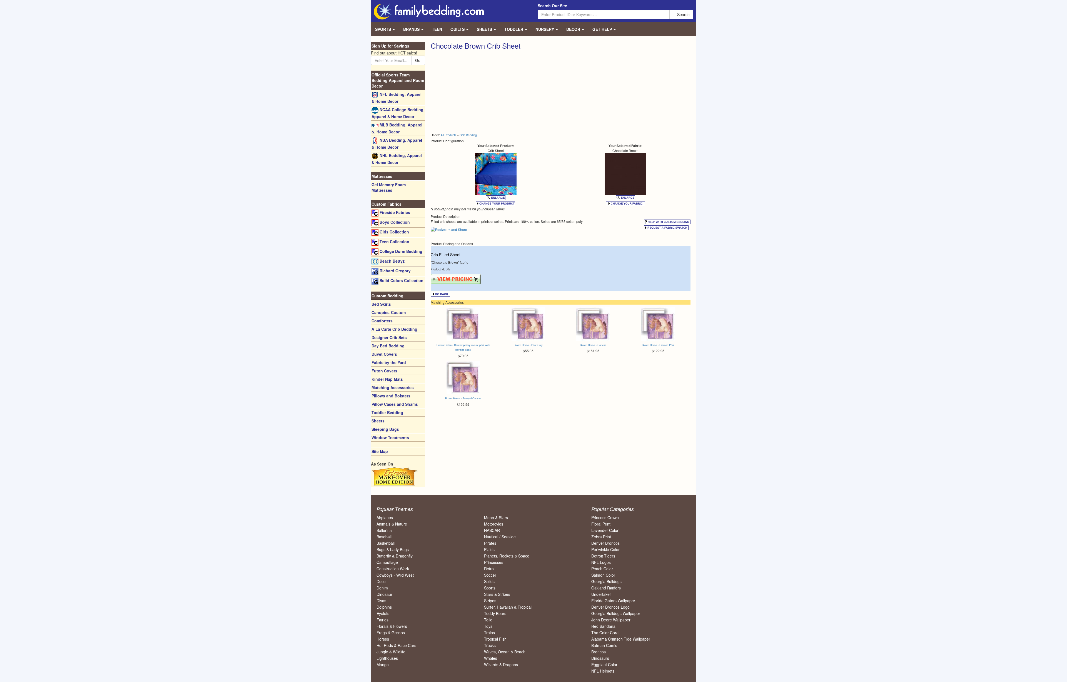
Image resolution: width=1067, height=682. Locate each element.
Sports (489, 588)
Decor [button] (573, 29)
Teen (437, 29)
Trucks (490, 645)
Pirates (490, 543)
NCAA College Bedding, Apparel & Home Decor (398, 113)
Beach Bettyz (391, 261)
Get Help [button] (602, 29)
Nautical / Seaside (500, 536)
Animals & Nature (392, 524)
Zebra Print (601, 536)
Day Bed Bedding (388, 346)
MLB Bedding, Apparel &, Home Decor (397, 128)
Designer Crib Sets (389, 337)
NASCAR (492, 530)
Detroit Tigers (603, 556)
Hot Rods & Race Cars (396, 645)
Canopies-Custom (389, 312)
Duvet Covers (384, 354)
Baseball (384, 536)
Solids (489, 581)
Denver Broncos (605, 543)
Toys (488, 626)
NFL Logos (601, 562)
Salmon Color (603, 575)
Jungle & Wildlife (391, 651)
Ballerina (384, 530)
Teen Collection (393, 241)
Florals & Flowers (392, 626)
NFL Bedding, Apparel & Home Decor (397, 97)
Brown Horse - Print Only (528, 345)
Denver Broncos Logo (610, 607)
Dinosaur (384, 594)
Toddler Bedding (387, 412)
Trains (489, 632)
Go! (418, 60)
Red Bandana (603, 626)
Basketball (386, 543)
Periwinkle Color (605, 549)
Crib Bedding (468, 135)
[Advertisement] (493, 92)
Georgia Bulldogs (606, 581)
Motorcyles (493, 524)
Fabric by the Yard (389, 362)
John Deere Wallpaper (610, 620)
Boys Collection (394, 222)
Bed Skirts (381, 304)
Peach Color (602, 568)
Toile (488, 620)
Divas (381, 600)
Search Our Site (552, 5)
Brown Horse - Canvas (593, 345)
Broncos (598, 651)
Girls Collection (393, 232)
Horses (383, 639)
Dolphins (384, 607)
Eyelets (383, 613)
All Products (448, 135)
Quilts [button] (458, 29)
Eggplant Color (604, 664)
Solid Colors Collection (400, 280)
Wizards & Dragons (501, 664)
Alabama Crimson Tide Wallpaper (620, 639)
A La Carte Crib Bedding (394, 329)
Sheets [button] (485, 29)
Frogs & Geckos (391, 632)
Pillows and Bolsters (391, 396)
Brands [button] (412, 29)
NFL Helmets (602, 671)
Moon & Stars (496, 517)
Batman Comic (604, 645)
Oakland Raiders (606, 588)
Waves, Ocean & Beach (504, 651)
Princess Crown (605, 517)
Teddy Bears (495, 613)
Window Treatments (390, 437)
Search (683, 14)
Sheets (378, 421)
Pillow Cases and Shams (395, 404)
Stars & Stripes (497, 594)
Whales (490, 658)
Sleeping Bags (385, 429)
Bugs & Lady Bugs (393, 549)
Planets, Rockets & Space (506, 556)
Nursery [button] (545, 29)
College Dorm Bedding (400, 251)
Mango (383, 664)
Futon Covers (384, 371)
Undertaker (601, 594)
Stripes (490, 600)
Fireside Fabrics (394, 212)
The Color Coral (605, 632)
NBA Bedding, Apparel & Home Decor (397, 143)
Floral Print (600, 524)
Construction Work (393, 568)
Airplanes (385, 517)
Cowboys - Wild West (395, 575)
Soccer (490, 575)
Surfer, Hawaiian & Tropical (508, 607)
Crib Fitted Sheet (445, 254)
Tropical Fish (495, 639)
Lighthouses (387, 658)
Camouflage (387, 562)
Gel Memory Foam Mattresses (389, 187)
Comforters (382, 320)
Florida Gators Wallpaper (613, 600)
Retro (489, 568)
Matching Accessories (393, 387)
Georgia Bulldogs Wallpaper (615, 613)
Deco (381, 581)
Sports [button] (383, 29)
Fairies (382, 620)
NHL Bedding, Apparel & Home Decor (397, 159)
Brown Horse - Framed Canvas (463, 398)
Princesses (493, 562)
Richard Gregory (394, 270)
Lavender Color (605, 530)
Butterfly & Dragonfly (395, 556)
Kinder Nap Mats (387, 379)
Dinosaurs (600, 658)
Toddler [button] (514, 29)
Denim (382, 588)
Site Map (380, 451)
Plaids (489, 549)
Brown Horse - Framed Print (658, 345)
